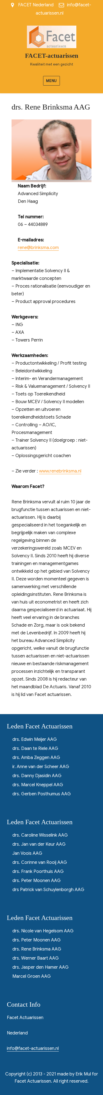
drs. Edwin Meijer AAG (34, 739)
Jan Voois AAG (27, 853)
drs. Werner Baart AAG (35, 958)
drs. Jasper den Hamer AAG (40, 967)
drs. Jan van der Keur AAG (39, 844)
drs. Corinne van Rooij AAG (39, 862)
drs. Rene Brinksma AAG (36, 949)
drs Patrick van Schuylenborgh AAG (48, 889)
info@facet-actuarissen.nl (33, 1048)
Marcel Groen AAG (31, 976)
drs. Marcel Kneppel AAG (37, 785)
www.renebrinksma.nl (60, 471)
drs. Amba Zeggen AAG (36, 757)
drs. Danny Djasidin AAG (37, 776)
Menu (51, 80)
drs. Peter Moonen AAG (36, 880)
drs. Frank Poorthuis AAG (38, 871)
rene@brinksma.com (38, 247)
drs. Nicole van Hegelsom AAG (43, 931)
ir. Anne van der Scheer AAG (40, 766)
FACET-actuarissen (51, 55)
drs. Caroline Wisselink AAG (40, 835)
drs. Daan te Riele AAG (35, 748)
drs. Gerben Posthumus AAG (41, 794)
